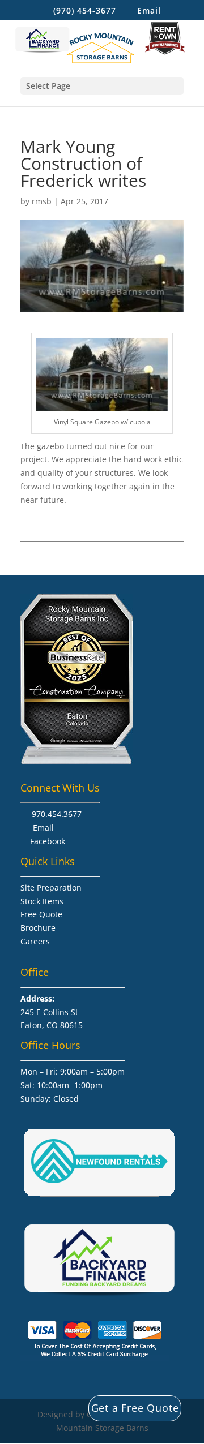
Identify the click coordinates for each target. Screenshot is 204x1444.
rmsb (42, 201)
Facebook (47, 841)
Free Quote (41, 914)
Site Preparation (51, 887)
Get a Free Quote (135, 1408)
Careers (35, 941)
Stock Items (41, 901)
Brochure (38, 927)
